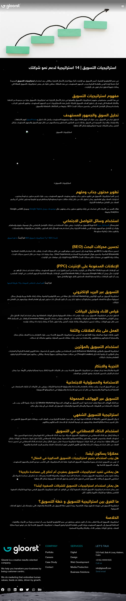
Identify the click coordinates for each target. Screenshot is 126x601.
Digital (74, 552)
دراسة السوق (32, 120)
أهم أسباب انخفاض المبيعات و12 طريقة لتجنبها (25, 283)
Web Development (80, 562)
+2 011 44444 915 (103, 560)
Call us (99, 563)
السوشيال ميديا (103, 225)
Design (74, 557)
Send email (101, 571)
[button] (123, 6)
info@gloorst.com (103, 568)
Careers (49, 557)
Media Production (79, 567)
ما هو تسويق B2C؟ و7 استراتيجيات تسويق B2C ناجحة (32, 238)
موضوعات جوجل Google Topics (43, 209)
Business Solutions (80, 572)
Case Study (51, 562)
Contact (49, 567)
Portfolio (49, 552)
